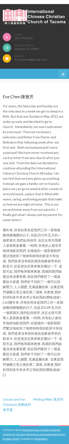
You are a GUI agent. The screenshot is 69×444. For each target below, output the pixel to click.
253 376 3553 (23, 38)
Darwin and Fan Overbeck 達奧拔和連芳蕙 (17, 404)
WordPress (40, 439)
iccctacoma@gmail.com (31, 59)
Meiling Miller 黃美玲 (48, 399)
